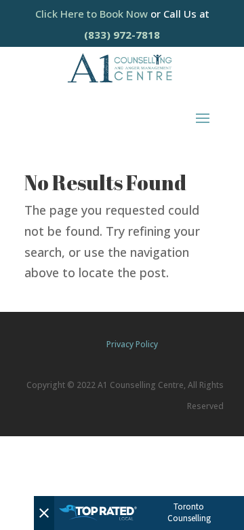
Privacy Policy (132, 344)
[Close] (44, 513)
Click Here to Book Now (92, 13)
